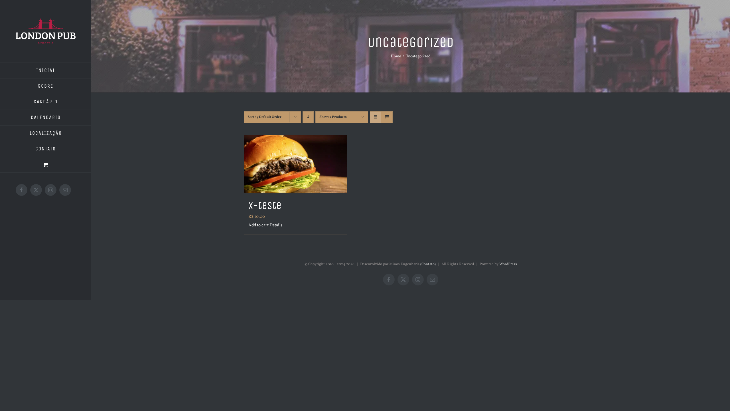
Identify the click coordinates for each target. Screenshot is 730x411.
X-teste (264, 206)
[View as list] (386, 117)
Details (275, 225)
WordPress (508, 264)
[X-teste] (295, 164)
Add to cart (258, 225)
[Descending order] (308, 117)
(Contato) (428, 264)
